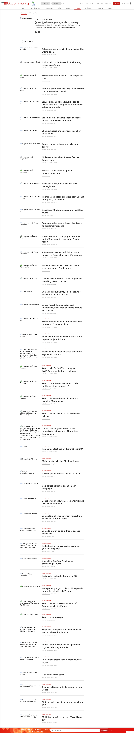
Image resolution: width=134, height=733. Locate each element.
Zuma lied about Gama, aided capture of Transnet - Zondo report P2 (61, 293)
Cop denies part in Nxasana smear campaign (59, 487)
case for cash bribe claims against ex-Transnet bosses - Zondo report (62, 253)
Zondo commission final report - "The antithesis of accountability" (60, 384)
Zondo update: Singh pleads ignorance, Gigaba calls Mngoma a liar (61, 646)
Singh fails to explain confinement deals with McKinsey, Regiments (61, 631)
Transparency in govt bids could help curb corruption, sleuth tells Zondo (62, 589)
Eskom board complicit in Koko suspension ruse (63, 77)
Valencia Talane (46, 54)
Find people (24, 13)
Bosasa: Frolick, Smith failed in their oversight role (59, 185)
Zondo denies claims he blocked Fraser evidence (61, 414)
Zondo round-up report (53, 617)
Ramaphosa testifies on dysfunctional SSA (62, 449)
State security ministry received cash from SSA (62, 703)
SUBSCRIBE (104, 730)
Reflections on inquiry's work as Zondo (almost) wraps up (61, 547)
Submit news (99, 3)
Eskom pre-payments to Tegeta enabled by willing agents (63, 50)
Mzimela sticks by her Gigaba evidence (61, 461)
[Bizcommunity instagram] (87, 3)
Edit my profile (33, 13)
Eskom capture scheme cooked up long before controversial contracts (61, 119)
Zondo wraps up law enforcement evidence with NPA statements (63, 502)
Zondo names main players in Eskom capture (60, 145)
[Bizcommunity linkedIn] (80, 3)
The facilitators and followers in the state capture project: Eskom (62, 338)
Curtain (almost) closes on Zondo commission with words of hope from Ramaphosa (60, 431)
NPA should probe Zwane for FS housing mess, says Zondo (61, 63)
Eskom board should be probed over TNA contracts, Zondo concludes (62, 323)
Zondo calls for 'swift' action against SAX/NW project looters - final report (59, 369)
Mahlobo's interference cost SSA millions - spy (62, 718)
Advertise (108, 3)
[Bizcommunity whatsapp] (93, 3)
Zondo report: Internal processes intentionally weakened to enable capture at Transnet (62, 308)
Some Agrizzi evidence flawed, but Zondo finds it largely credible (62, 224)
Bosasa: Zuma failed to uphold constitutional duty (57, 171)
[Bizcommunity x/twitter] (83, 3)
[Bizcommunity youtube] (90, 3)
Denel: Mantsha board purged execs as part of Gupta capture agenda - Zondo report (61, 239)
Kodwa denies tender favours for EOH (60, 576)
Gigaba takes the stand (53, 674)
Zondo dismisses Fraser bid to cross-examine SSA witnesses (60, 399)
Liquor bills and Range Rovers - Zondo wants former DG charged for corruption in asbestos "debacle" (62, 105)
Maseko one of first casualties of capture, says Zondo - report (62, 353)
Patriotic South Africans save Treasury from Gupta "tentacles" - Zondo (63, 90)
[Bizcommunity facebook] (85, 3)
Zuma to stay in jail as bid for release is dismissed (61, 532)
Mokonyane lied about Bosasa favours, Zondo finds (61, 158)
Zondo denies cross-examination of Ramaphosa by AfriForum (59, 604)
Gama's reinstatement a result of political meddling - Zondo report (62, 280)
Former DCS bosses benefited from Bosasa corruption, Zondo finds (63, 198)
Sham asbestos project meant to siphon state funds (61, 132)
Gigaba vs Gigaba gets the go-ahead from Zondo (62, 688)
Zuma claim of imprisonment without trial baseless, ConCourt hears (62, 517)
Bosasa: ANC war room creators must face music (62, 211)
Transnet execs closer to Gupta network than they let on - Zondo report (61, 266)
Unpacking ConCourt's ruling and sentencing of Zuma (58, 562)
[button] (64, 3)
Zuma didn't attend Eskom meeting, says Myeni (62, 661)
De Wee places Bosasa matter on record (61, 473)
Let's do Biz (130, 732)
